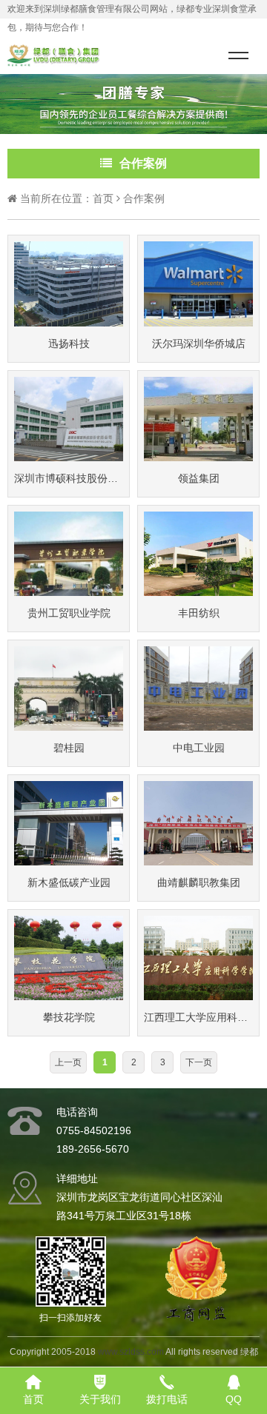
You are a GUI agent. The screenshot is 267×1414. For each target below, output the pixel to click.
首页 (103, 198)
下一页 (198, 1062)
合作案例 (144, 198)
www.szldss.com (131, 1352)
